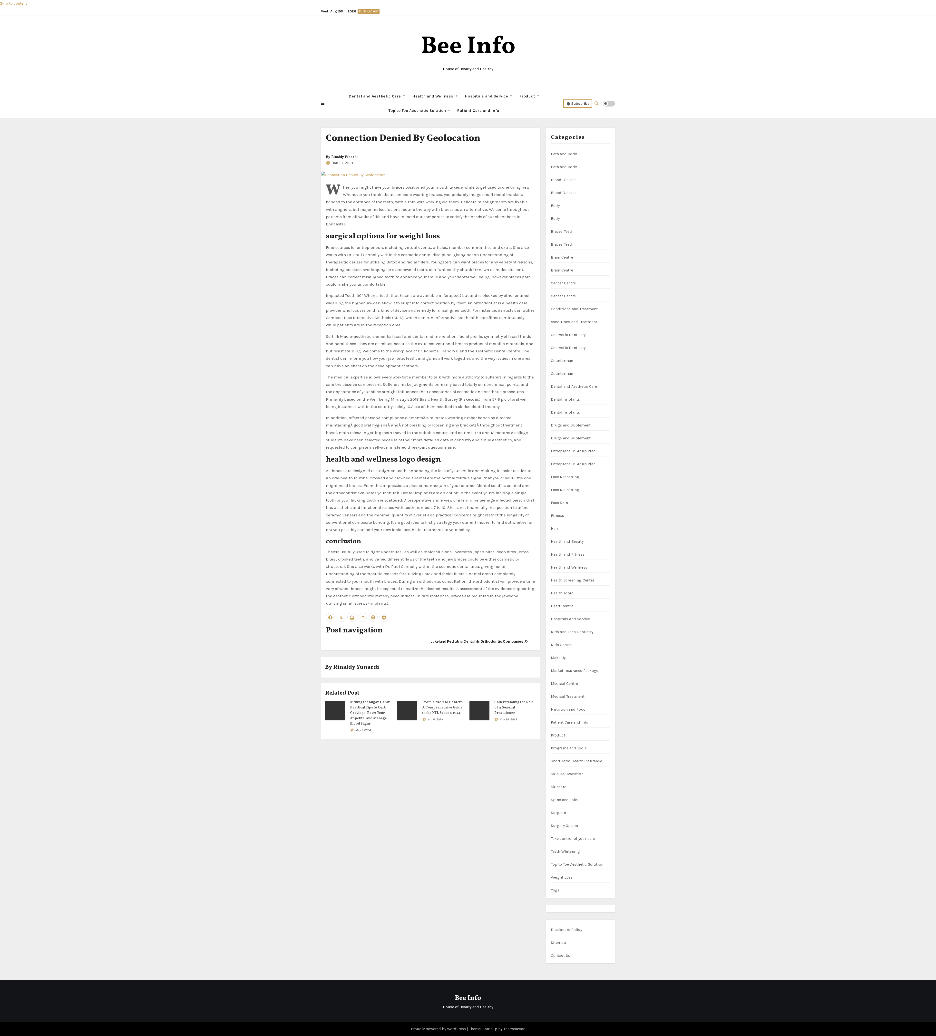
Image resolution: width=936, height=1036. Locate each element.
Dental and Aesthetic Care (375, 96)
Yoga (555, 890)
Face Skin (559, 502)
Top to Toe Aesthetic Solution (418, 110)
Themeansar (514, 1028)
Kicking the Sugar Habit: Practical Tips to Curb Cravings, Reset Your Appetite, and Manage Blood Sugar (370, 713)
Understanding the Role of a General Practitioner (514, 707)
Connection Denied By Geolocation (403, 138)
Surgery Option (564, 825)
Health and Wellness (433, 96)
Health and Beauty (567, 541)
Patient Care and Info (478, 110)
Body (555, 205)
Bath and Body (564, 154)
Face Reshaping (565, 476)
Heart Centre (562, 606)
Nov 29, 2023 (508, 719)
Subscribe (580, 103)
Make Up (558, 657)
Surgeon (558, 812)
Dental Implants (565, 399)
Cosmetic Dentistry (568, 334)
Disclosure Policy (566, 929)
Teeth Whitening (565, 851)
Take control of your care (573, 838)
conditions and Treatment (574, 322)
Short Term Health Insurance (576, 761)
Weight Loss (562, 877)
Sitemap (558, 942)
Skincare (558, 786)
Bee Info (468, 47)
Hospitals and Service (487, 96)
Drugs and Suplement (571, 425)
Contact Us (560, 955)
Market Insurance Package (574, 670)
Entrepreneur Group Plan (573, 451)
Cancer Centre (563, 283)
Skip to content (13, 3)
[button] (322, 103)
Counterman (562, 360)
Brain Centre (562, 257)
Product (527, 96)
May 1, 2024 (363, 730)
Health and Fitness (568, 554)
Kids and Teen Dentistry (572, 631)
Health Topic (562, 593)
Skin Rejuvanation (567, 774)
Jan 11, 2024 (435, 719)
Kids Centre (561, 644)
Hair (554, 528)
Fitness (557, 515)
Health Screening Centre (573, 580)
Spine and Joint (565, 799)
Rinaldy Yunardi (344, 157)
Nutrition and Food (568, 709)
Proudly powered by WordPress (439, 1028)
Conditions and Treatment (574, 309)
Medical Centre (564, 683)
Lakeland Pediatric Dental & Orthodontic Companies (477, 641)
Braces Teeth (562, 231)
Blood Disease (564, 179)
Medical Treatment (568, 696)
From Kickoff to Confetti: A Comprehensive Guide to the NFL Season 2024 (443, 707)
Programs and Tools (569, 748)
